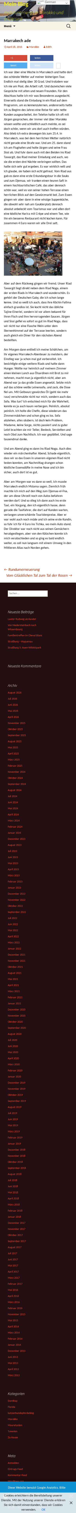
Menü (7, 26)
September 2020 (17, 1028)
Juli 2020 (12, 1040)
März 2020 (14, 1064)
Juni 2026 (13, 705)
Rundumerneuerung (22, 570)
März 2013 (14, 1375)
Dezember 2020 (16, 1009)
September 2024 (17, 784)
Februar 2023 (15, 881)
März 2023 (14, 875)
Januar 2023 (14, 887)
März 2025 (14, 759)
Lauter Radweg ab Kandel (22, 619)
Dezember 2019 (16, 1082)
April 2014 (13, 1326)
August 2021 (14, 973)
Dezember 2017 (16, 1223)
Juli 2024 (12, 796)
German (50, 2)
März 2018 (14, 1204)
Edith (49, 47)
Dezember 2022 (16, 893)
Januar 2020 (14, 1076)
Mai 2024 (13, 808)
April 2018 (13, 1198)
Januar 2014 (14, 1345)
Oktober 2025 (15, 729)
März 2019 (14, 1131)
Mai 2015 (13, 1320)
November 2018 (16, 1156)
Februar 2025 (15, 765)
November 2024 (16, 772)
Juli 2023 (12, 851)
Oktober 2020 (15, 1021)
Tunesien (12, 1431)
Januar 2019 (14, 1143)
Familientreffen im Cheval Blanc (25, 635)
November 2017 (16, 1229)
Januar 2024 (14, 833)
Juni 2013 (13, 1357)
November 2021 (16, 961)
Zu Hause (13, 1437)
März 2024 (14, 820)
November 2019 (16, 1089)
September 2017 (17, 1241)
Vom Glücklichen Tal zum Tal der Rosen (39, 576)
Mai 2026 (13, 711)
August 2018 (14, 1174)
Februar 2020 (15, 1070)
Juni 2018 (13, 1186)
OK (43, 1509)
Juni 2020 (13, 1046)
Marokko (34, 47)
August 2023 (14, 845)
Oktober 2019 (15, 1095)
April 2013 (13, 1369)
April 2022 (13, 936)
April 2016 (13, 1296)
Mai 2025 (13, 747)
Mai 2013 (13, 1363)
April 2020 (13, 1058)
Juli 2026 (12, 698)
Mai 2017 (13, 1265)
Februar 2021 (15, 997)
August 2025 (14, 741)
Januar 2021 (14, 1003)
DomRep (12, 1401)
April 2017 (13, 1271)
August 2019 (14, 1107)
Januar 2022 (14, 948)
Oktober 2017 (15, 1235)
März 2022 (14, 942)
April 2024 (13, 814)
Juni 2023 (13, 857)
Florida (11, 1407)
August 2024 (14, 790)
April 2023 (13, 869)
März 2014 (14, 1332)
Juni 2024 (13, 802)
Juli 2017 (12, 1253)
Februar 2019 (15, 1137)
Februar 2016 (15, 1308)
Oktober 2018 (15, 1162)
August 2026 (14, 692)
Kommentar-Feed (17, 1475)
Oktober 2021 (15, 967)
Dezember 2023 (16, 839)
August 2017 (14, 1247)
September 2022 (17, 912)
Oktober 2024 (15, 778)
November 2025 (16, 723)
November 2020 (16, 1015)
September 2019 (17, 1101)
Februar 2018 (15, 1210)
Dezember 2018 (16, 1149)
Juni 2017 (13, 1259)
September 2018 (17, 1168)
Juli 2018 (12, 1180)
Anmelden (13, 1463)
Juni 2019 (13, 1119)
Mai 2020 (13, 1052)
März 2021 (14, 991)
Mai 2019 (13, 1125)
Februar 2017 (15, 1284)
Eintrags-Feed (15, 1469)
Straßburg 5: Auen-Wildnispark (24, 647)
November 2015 (16, 1314)
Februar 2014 (15, 1338)
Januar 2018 (14, 1217)
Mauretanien (15, 1425)
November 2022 (16, 900)
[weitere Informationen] (58, 66)
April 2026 (13, 717)
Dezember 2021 (16, 954)
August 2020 (14, 1034)
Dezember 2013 (16, 1351)
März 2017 (14, 1277)
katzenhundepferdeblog (21, 1413)
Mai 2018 (13, 1192)
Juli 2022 (12, 918)
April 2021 (13, 985)
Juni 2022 (13, 924)
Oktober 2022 (15, 906)
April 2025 (13, 753)
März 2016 (14, 1302)
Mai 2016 (13, 1290)
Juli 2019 (12, 1113)
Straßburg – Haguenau (20, 641)
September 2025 (17, 735)
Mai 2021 (13, 979)
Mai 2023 (13, 863)
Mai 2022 (13, 930)
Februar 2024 (15, 826)
